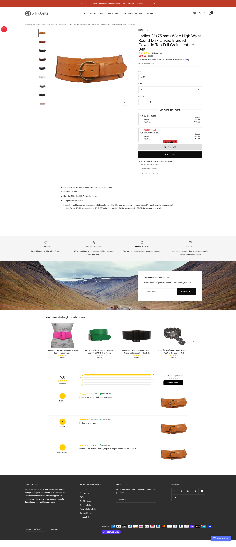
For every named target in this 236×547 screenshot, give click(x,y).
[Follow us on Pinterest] (195, 491)
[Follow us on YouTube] (202, 491)
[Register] (153, 499)
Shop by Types (112, 13)
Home (27, 25)
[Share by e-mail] (157, 173)
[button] (221, 538)
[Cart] (210, 13)
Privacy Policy (85, 517)
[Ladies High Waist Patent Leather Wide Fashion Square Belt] (62, 335)
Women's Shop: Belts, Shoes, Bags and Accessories (48, 25)
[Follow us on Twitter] (181, 491)
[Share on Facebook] (146, 173)
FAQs (82, 497)
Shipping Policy (86, 505)
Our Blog (150, 13)
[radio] (170, 119)
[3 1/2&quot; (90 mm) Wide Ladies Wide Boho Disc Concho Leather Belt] (174, 335)
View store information (149, 168)
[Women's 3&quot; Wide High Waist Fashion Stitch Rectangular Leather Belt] (137, 335)
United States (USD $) (33, 529)
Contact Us (84, 493)
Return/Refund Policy (88, 509)
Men (84, 13)
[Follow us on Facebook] (174, 491)
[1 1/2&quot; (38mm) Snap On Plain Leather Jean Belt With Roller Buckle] (99, 335)
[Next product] (193, 341)
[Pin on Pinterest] (149, 173)
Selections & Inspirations (132, 13)
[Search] (200, 13)
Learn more (139, 3)
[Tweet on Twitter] (153, 173)
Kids (101, 13)
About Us (83, 489)
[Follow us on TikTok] (174, 498)
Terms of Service (87, 513)
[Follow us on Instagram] (188, 491)
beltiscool (143, 30)
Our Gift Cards (85, 501)
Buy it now (170, 155)
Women (93, 13)
